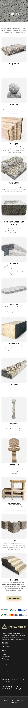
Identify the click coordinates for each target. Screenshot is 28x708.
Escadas (14, 579)
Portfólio (4, 652)
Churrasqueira (14, 503)
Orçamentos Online (6, 656)
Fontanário (14, 464)
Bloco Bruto (14, 343)
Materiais (4, 654)
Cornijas (14, 143)
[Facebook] (3, 643)
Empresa (4, 650)
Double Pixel (14, 702)
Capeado (14, 384)
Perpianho (14, 63)
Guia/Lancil (14, 182)
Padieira (14, 263)
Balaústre (14, 423)
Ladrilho (14, 304)
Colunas (14, 104)
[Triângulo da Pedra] (7, 4)
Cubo (14, 540)
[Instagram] (6, 643)
